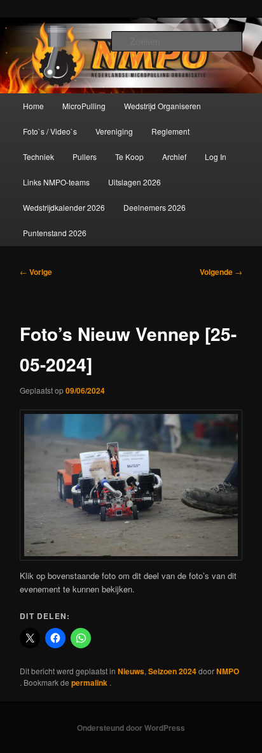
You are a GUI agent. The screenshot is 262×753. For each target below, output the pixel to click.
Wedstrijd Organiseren (162, 105)
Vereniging (114, 131)
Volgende (221, 271)
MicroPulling (84, 105)
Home (33, 105)
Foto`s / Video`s (50, 131)
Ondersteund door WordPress (131, 727)
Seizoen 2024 (172, 671)
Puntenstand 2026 (54, 232)
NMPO (227, 671)
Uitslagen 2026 (134, 182)
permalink (90, 682)
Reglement (170, 131)
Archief (174, 156)
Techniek (38, 156)
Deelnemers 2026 (154, 207)
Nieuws (131, 671)
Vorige (36, 271)
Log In (215, 156)
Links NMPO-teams (56, 182)
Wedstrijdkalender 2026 (64, 207)
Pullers (84, 156)
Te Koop (129, 156)
